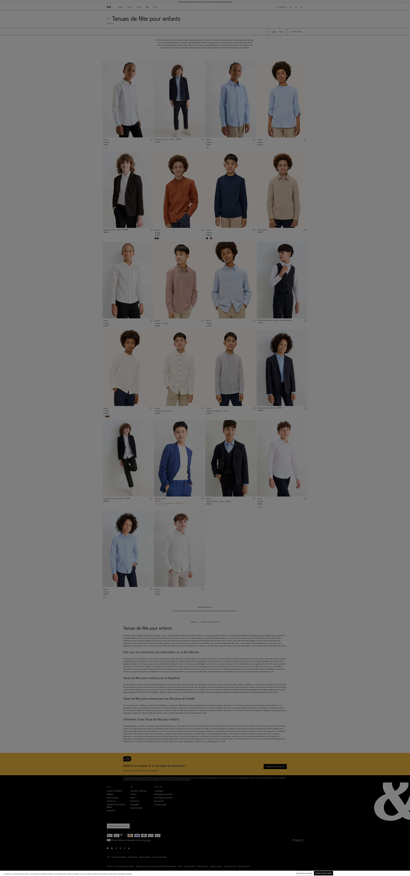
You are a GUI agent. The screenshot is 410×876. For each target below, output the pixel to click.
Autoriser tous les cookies (323, 873)
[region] (205, 873)
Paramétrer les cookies (304, 873)
